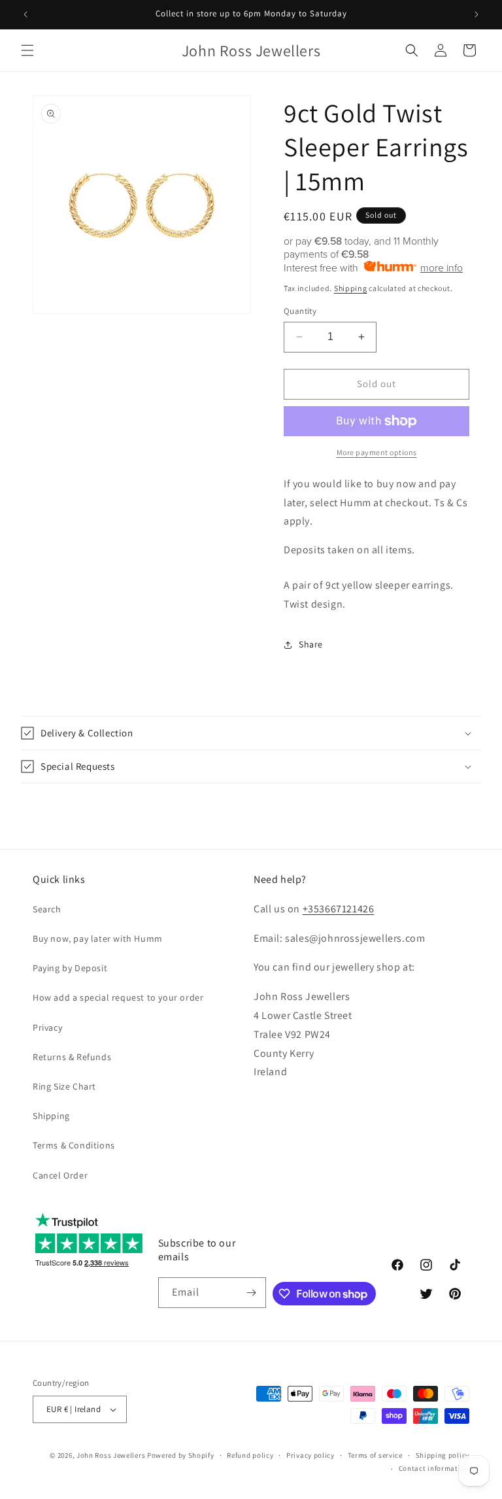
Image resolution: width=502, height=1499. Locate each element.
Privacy (47, 1027)
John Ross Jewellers (110, 1455)
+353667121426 (339, 909)
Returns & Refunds (72, 1057)
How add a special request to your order (118, 997)
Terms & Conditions (74, 1145)
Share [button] (311, 644)
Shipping (350, 288)
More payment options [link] (377, 452)
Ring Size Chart (64, 1086)
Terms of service (375, 1455)
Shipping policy (443, 1455)
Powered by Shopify (180, 1455)
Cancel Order (60, 1175)
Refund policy (250, 1455)
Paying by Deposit (70, 968)
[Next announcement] (476, 14)
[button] (27, 50)
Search (47, 909)
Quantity (300, 311)
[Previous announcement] (25, 14)
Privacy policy (310, 1455)
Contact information (434, 1468)
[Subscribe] (251, 1292)
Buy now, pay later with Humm (98, 938)
